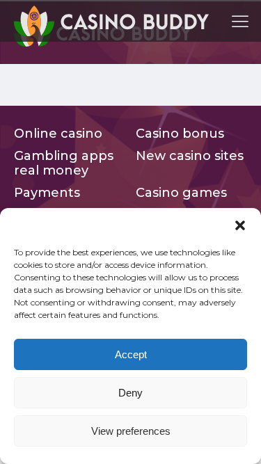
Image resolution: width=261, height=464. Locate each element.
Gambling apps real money (63, 164)
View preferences (131, 431)
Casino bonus (180, 134)
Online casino (58, 134)
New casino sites (190, 156)
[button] (240, 225)
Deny (130, 393)
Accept (131, 354)
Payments (47, 193)
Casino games (181, 193)
